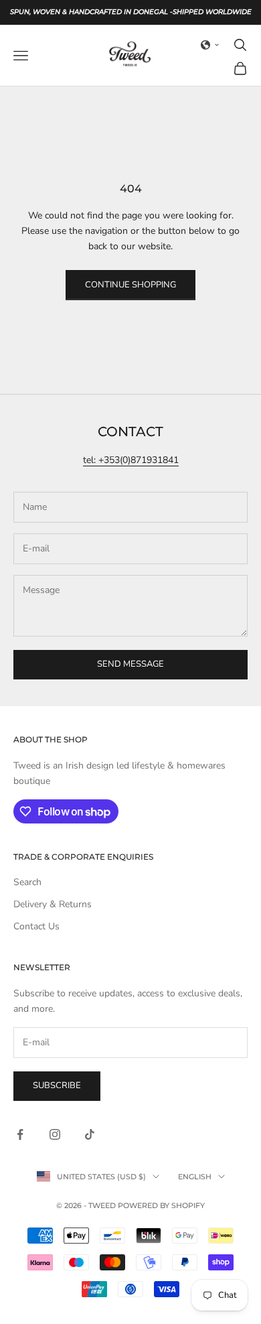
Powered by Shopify (161, 1205)
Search (27, 882)
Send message (130, 664)
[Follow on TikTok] (89, 1134)
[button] (210, 45)
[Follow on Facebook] (20, 1134)
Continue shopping (130, 285)
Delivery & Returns (52, 904)
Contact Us (36, 926)
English (194, 1176)
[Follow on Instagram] (55, 1134)
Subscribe (57, 1085)
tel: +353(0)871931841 (131, 460)
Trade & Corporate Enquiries (83, 857)
